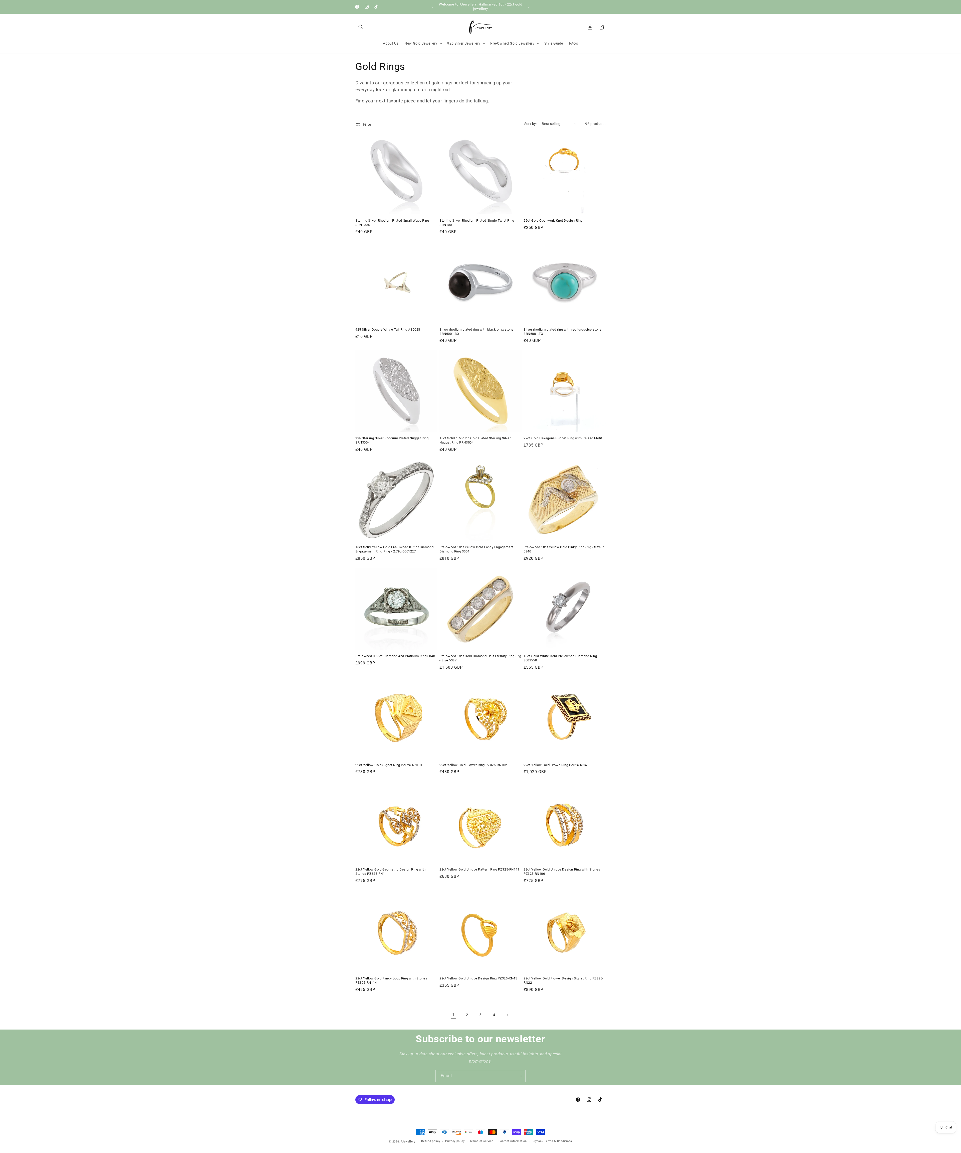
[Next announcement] (528, 7)
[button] (360, 27)
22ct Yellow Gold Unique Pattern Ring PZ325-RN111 (479, 869)
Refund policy (430, 1141)
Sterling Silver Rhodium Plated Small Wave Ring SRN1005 (392, 223)
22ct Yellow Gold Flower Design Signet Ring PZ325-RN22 (563, 980)
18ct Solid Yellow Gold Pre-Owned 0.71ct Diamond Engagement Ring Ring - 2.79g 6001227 (394, 549)
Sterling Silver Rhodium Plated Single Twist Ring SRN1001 (476, 223)
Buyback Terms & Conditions (552, 1141)
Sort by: (530, 124)
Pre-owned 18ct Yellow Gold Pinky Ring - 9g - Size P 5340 (564, 549)
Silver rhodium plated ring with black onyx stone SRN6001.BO (476, 332)
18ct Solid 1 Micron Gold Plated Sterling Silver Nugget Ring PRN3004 (475, 440)
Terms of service (482, 1141)
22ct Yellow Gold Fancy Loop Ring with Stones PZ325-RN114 (391, 980)
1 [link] (453, 1015)
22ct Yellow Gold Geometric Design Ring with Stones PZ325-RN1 (390, 872)
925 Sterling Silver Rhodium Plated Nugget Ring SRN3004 (392, 440)
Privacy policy (455, 1141)
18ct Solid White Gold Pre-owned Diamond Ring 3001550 (560, 658)
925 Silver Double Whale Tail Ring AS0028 (387, 329)
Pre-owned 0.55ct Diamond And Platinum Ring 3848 (395, 656)
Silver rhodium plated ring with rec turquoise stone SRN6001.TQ (563, 332)
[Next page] (507, 1015)
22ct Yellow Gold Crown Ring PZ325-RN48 (556, 765)
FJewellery (408, 1141)
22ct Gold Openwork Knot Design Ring (553, 220)
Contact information (513, 1141)
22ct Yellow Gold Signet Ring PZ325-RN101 (388, 765)
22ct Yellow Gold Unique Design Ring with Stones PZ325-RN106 (562, 872)
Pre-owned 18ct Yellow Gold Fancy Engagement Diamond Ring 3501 (476, 549)
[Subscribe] (519, 1076)
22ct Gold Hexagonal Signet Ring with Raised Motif (563, 438)
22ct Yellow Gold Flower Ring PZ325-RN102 (473, 765)
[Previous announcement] (432, 7)
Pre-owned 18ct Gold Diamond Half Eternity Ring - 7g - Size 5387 (480, 658)
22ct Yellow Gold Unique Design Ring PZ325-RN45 (478, 978)
